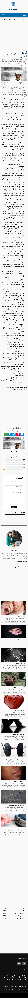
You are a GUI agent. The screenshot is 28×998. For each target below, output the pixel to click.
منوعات (21, 910)
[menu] (3, 15)
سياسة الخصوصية (13, 986)
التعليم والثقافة (19, 916)
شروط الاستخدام (22, 986)
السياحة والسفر (19, 918)
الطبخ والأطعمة (19, 913)
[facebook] (24, 963)
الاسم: (21, 484)
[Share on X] (14, 434)
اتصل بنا (20, 989)
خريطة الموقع (14, 989)
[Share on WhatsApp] (6, 434)
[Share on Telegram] (10, 434)
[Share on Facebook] (22, 434)
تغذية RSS (8, 989)
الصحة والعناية (19, 908)
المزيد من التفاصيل (22, 561)
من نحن (6, 986)
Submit (14, 507)
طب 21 (25, 19)
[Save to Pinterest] (18, 434)
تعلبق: (21, 489)
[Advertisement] (14, 35)
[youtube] (19, 963)
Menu (24, 15)
